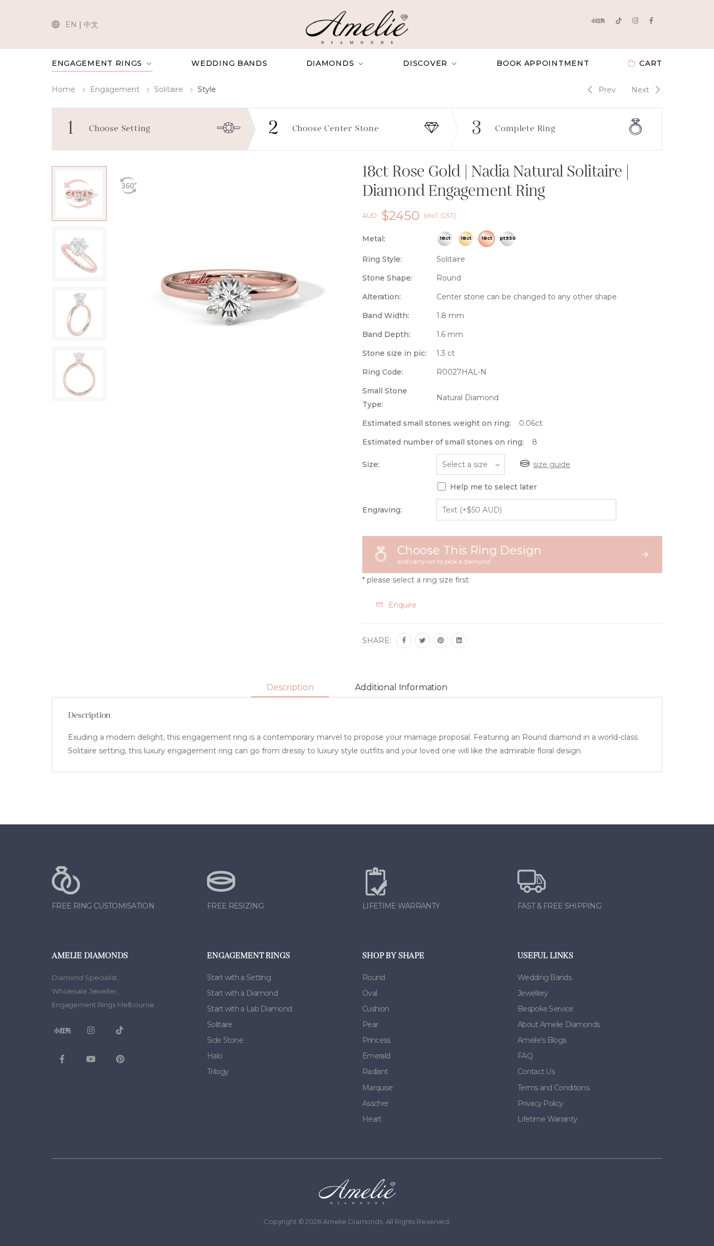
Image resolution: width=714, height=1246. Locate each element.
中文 (91, 24)
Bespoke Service (545, 1009)
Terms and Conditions (553, 1087)
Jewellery (532, 993)
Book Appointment (543, 63)
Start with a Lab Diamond (249, 1009)
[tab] (290, 687)
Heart (372, 1119)
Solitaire (168, 89)
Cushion (375, 1009)
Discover (425, 63)
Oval (369, 993)
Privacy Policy (540, 1103)
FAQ (525, 1056)
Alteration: (381, 296)
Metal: (373, 238)
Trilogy (217, 1071)
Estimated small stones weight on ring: (436, 423)
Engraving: (382, 510)
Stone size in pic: (394, 353)
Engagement (115, 89)
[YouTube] (90, 1059)
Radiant (375, 1071)
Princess (376, 1040)
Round (373, 977)
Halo (214, 1056)
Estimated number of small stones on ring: (443, 442)
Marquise (377, 1087)
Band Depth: (386, 334)
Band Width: (385, 315)
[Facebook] (651, 20)
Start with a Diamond (242, 993)
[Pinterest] (440, 640)
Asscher (375, 1103)
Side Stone (225, 1040)
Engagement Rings (97, 63)
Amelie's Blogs (541, 1040)
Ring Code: (382, 372)
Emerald (376, 1056)
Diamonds (330, 63)
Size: (370, 464)
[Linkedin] (459, 640)
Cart (650, 63)
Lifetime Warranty (547, 1119)
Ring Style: (382, 259)
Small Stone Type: (384, 397)
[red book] (598, 20)
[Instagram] (635, 20)
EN (71, 24)
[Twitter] (422, 640)
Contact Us (536, 1071)
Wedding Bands (229, 63)
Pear (370, 1024)
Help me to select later (493, 487)
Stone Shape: (387, 278)
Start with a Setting (239, 977)
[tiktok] (618, 20)
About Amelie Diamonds (558, 1024)
